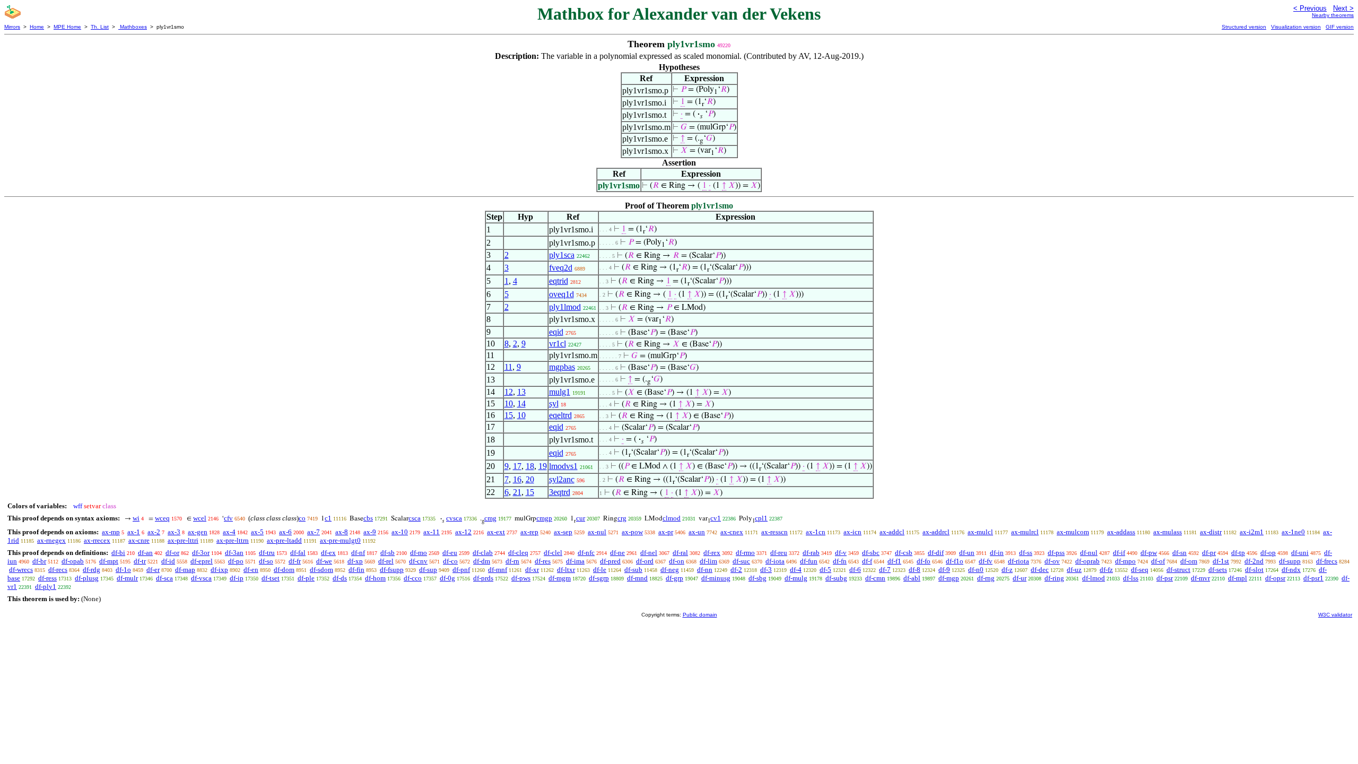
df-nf (358, 553)
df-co (450, 561)
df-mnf (497, 570)
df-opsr (1275, 578)
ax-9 (369, 532)
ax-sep (563, 532)
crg (621, 518)
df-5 (825, 570)
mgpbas (562, 366)
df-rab (811, 553)
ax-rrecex (97, 540)
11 (508, 366)
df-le (599, 570)
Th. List (100, 27)
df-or (172, 553)
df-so (266, 561)
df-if (1119, 553)
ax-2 (153, 532)
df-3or (201, 553)
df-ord (645, 561)
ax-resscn (774, 532)
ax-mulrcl (1025, 532)
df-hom (375, 578)
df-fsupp (392, 570)
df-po (235, 561)
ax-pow (632, 532)
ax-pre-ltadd (284, 540)
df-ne (617, 553)
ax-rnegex (51, 540)
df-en (250, 570)
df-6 (855, 570)
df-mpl (1237, 578)
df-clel (553, 553)
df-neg (669, 570)
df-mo (418, 553)
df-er (153, 570)
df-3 (766, 570)
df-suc (741, 561)
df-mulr (127, 578)
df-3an (234, 553)
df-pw (1149, 553)
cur (580, 518)
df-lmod (1093, 578)
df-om (1188, 561)
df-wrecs (21, 570)
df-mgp (948, 578)
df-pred (610, 561)
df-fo (923, 561)
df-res (543, 561)
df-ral (680, 553)
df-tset (271, 578)
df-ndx (1291, 570)
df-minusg (715, 578)
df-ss (1025, 553)
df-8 (914, 570)
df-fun (808, 561)
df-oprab (1087, 561)
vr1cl (557, 343)
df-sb (387, 553)
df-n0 (975, 570)
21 (517, 492)
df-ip (236, 578)
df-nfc (586, 553)
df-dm (481, 561)
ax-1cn (815, 532)
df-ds (340, 578)
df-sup (428, 570)
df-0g (447, 578)
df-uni (1300, 553)
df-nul (1089, 553)
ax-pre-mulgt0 (340, 540)
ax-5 (257, 532)
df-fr (295, 561)
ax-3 (174, 532)
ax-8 (341, 532)
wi (136, 518)
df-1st (1221, 561)
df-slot (1254, 570)
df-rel (386, 561)
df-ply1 (45, 587)
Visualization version (1296, 27)
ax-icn (852, 532)
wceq (162, 518)
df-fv (986, 561)
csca (414, 518)
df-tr (140, 561)
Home (37, 27)
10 (508, 403)
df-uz (1074, 570)
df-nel (648, 553)
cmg (490, 518)
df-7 (885, 570)
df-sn (1179, 553)
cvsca (454, 518)
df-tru (267, 553)
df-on (676, 561)
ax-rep (529, 532)
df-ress (47, 578)
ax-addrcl (936, 532)
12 (508, 391)
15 (508, 415)
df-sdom (321, 570)
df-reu (778, 553)
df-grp (674, 578)
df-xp (355, 561)
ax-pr (665, 532)
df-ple (306, 578)
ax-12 (463, 532)
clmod (672, 518)
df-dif (936, 553)
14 (521, 403)
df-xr (532, 570)
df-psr (1164, 578)
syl (554, 403)
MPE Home (67, 27)
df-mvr (1200, 578)
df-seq (1139, 570)
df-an (145, 553)
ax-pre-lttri (183, 540)
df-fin (356, 570)
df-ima (575, 561)
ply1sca (561, 254)
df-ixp (219, 570)
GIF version (1340, 27)
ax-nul (597, 532)
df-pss (1056, 553)
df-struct (1178, 570)
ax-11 (431, 532)
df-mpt (108, 561)
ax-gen (197, 532)
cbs (368, 518)
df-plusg (87, 578)
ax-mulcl (980, 532)
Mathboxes (132, 27)
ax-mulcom (1073, 532)
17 (517, 466)
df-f (867, 561)
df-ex (328, 553)
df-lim (708, 561)
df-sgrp (599, 578)
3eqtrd (559, 492)
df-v (841, 553)
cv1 (715, 518)
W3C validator (1335, 615)
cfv (228, 518)
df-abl (911, 578)
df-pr (1209, 553)
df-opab (73, 561)
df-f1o (954, 561)
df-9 (944, 570)
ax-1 (133, 532)
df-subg (836, 578)
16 (517, 479)
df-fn (840, 561)
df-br (39, 561)
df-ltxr (566, 570)
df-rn (512, 561)
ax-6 (285, 532)
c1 (328, 518)
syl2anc (561, 479)
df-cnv (418, 561)
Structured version (1244, 27)
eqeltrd (560, 415)
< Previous (1310, 8)
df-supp (1290, 561)
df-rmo (745, 553)
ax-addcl (892, 532)
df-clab (483, 553)
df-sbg (757, 578)
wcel (199, 518)
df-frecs (1326, 561)
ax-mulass (1167, 532)
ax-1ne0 (1293, 532)
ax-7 (313, 532)
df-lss (1130, 578)
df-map (185, 570)
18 (530, 466)
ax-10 (399, 532)
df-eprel (201, 561)
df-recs (57, 570)
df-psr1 (1313, 578)
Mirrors (12, 27)
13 (521, 391)
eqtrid (558, 280)
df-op (1268, 553)
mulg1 (559, 391)
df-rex (711, 553)
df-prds (483, 578)
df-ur (1019, 578)
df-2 (736, 570)
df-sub (633, 570)
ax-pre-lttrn (232, 540)
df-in (997, 553)
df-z (1007, 570)
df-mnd (637, 578)
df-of (1158, 561)
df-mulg (796, 578)
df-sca (164, 578)
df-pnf (461, 570)
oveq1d (561, 294)
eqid (556, 331)
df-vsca (201, 578)
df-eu (449, 553)
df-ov (1052, 561)
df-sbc (871, 553)
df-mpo (1125, 561)
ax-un (697, 532)
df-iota (775, 561)
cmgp (544, 518)
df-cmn (875, 578)
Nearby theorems (1333, 15)
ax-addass (1121, 532)
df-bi (118, 553)
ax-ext (496, 532)
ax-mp (111, 532)
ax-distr (1211, 532)
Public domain (700, 615)
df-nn (704, 570)
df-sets (1217, 570)
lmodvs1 (563, 466)
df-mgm (560, 578)
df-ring (1054, 578)
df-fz (1106, 570)
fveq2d (560, 267)
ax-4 (229, 532)
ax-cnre (139, 540)
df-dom (284, 570)
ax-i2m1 (1252, 532)
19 (542, 466)
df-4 (796, 570)
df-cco (413, 578)
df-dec (1040, 570)
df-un (966, 553)
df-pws (520, 578)
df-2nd (1254, 561)
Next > (1343, 8)
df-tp (1238, 553)
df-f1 (894, 561)
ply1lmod (565, 306)
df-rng (986, 578)
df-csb (903, 553)
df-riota (1018, 561)
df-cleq (518, 553)
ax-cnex (731, 532)
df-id (168, 561)
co (302, 518)
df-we (324, 561)
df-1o (123, 570)
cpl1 (761, 518)
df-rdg (91, 570)
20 (530, 479)
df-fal (298, 553)
